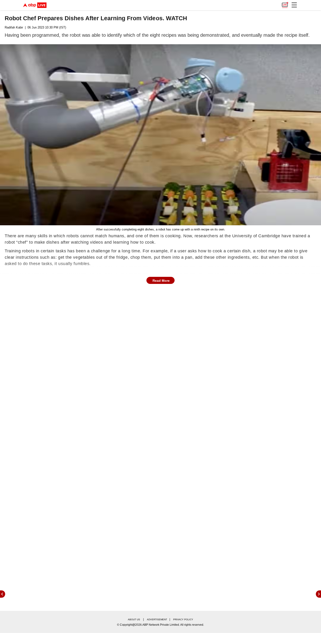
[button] (294, 5)
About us (134, 619)
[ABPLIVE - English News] (35, 5)
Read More (161, 280)
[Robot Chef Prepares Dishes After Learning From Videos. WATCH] (160, 134)
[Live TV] (285, 4)
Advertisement (157, 619)
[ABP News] (318, 594)
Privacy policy (183, 619)
